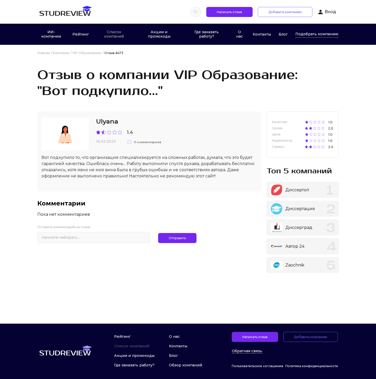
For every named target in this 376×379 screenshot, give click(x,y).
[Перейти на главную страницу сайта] (65, 12)
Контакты (262, 34)
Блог (283, 34)
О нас (239, 34)
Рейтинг (80, 34)
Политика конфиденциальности (311, 366)
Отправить (177, 238)
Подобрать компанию (316, 34)
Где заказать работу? (206, 34)
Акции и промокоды (159, 34)
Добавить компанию (285, 12)
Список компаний (114, 34)
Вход (330, 11)
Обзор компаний (185, 365)
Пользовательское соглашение (257, 366)
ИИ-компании (51, 34)
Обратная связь (247, 351)
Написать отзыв (229, 12)
